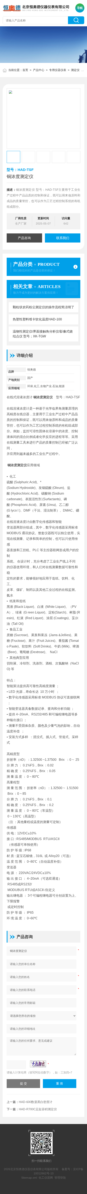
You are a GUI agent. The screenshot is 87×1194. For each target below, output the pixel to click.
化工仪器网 (46, 1177)
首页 (25, 70)
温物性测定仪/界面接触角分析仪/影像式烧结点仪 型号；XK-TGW (43, 334)
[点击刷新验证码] (38, 1064)
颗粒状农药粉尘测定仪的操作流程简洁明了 (43, 307)
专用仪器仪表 (57, 70)
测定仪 (75, 70)
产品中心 (38, 70)
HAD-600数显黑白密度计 (35, 1102)
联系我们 (62, 238)
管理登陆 (60, 1177)
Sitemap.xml (29, 1177)
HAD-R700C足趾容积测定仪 (38, 1109)
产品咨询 (24, 238)
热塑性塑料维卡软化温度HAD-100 (37, 319)
